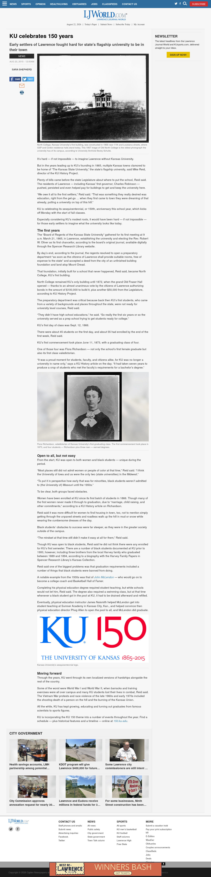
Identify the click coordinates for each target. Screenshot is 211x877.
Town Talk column (96, 840)
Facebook (63, 836)
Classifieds (109, 4)
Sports (26, 4)
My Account (139, 24)
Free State (122, 844)
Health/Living (59, 4)
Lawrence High (124, 840)
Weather (150, 839)
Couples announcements (158, 847)
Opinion (40, 4)
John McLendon (104, 577)
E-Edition (150, 836)
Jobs (94, 4)
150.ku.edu (120, 721)
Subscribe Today (123, 24)
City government (95, 832)
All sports (121, 825)
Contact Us (129, 4)
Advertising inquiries (68, 832)
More (150, 821)
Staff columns (123, 836)
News (13, 4)
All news (92, 825)
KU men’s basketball (127, 829)
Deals (148, 858)
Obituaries (79, 4)
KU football (122, 832)
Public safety (94, 829)
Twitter (62, 840)
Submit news (65, 829)
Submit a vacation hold (157, 825)
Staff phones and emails (70, 825)
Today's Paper (91, 24)
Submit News (106, 24)
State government (96, 836)
